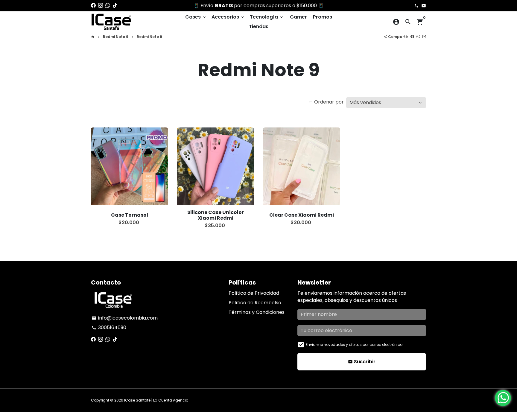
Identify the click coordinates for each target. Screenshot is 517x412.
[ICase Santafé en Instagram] (100, 5)
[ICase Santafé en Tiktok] (114, 5)
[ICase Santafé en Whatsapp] (107, 5)
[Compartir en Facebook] (412, 36)
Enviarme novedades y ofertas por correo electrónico (354, 344)
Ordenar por (326, 101)
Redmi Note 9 (115, 36)
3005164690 (109, 327)
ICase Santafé (137, 400)
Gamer (298, 16)
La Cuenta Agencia (170, 400)
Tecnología (267, 16)
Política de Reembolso (255, 302)
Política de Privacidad (254, 293)
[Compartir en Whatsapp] (418, 36)
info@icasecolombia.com (125, 317)
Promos (322, 16)
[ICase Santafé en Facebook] (93, 5)
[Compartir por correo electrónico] (424, 36)
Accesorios (228, 16)
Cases (196, 16)
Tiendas (258, 26)
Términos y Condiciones (257, 312)
